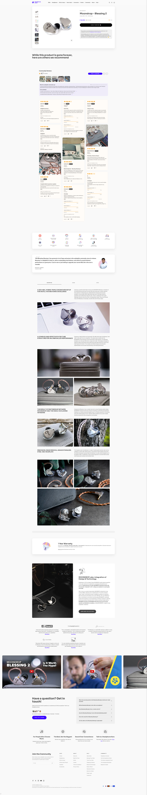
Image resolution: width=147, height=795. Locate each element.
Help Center (89, 756)
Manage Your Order (91, 758)
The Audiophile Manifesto (106, 762)
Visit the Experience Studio (106, 758)
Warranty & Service (90, 769)
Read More (47, 634)
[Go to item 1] (37, 12)
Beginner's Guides (104, 764)
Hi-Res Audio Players (63, 762)
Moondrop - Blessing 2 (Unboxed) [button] (46, 149)
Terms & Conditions (77, 764)
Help (97, 2)
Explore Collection (87, 611)
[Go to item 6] (37, 35)
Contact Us (89, 775)
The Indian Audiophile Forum (107, 760)
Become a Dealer (90, 771)
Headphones (54, 2)
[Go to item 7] (37, 40)
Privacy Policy (76, 766)
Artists (74, 760)
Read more (60, 549)
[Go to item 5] (37, 31)
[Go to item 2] (37, 17)
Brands (82, 2)
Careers (74, 762)
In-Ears (60, 756)
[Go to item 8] (37, 44)
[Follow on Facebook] (33, 780)
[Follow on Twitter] (35, 780)
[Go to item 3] (37, 21)
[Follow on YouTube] (41, 780)
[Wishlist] (0, 794)
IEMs (49, 2)
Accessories (76, 2)
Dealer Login (89, 773)
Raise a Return (90, 766)
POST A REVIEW (95, 73)
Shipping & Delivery (91, 762)
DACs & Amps (62, 2)
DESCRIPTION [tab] (49, 282)
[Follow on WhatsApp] (44, 780)
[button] (109, 20)
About (93, 2)
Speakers (61, 764)
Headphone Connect (105, 756)
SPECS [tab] (97, 282)
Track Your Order (90, 760)
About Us (75, 756)
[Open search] (104, 74)
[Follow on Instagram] (38, 780)
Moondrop (83, 10)
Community (87, 2)
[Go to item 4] (37, 26)
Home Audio (69, 2)
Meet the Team (76, 758)
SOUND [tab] (73, 282)
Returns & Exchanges (91, 764)
